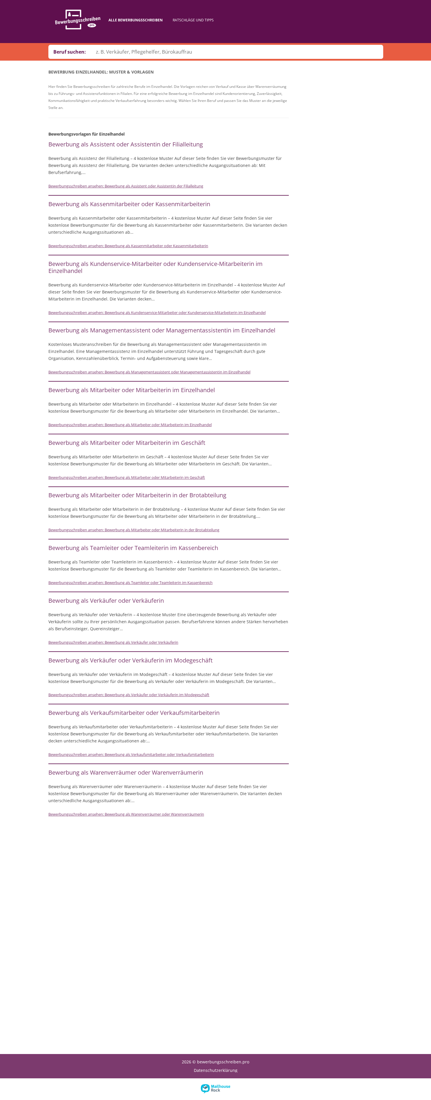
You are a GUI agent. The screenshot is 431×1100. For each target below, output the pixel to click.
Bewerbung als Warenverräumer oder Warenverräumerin (125, 772)
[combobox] (237, 52)
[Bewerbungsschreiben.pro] (77, 19)
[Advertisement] (339, 161)
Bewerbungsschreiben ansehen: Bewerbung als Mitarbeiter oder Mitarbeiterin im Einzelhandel (130, 424)
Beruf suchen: (69, 52)
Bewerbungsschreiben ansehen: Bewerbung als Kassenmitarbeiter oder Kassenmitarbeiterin (128, 245)
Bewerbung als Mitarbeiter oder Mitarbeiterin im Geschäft (126, 443)
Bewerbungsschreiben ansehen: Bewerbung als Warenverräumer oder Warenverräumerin (126, 814)
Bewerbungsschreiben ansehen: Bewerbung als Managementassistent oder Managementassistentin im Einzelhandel (149, 372)
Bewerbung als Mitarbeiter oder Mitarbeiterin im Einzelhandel (131, 390)
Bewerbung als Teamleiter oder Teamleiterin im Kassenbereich (133, 548)
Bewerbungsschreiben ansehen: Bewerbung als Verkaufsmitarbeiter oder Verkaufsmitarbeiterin (131, 754)
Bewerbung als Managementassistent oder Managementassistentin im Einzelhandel (161, 330)
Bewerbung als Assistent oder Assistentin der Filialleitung (125, 144)
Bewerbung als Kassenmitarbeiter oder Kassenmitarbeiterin (129, 204)
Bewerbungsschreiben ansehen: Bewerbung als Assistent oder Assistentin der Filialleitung (125, 186)
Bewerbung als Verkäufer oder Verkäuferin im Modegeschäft (130, 660)
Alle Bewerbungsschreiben (135, 20)
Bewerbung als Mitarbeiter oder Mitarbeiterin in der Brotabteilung (137, 495)
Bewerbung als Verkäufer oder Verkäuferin (106, 600)
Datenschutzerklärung (215, 1070)
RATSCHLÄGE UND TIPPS (193, 20)
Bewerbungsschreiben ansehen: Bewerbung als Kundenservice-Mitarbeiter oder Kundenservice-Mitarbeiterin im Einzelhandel (157, 312)
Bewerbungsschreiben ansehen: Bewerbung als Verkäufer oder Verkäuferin (113, 642)
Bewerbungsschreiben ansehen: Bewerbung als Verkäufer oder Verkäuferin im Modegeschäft (128, 694)
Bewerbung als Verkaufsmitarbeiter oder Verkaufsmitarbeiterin (134, 713)
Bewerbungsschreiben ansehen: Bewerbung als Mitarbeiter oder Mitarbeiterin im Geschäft (126, 477)
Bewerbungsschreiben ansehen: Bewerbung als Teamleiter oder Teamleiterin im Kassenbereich (130, 582)
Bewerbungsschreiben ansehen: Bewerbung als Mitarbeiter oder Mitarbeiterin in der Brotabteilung (133, 529)
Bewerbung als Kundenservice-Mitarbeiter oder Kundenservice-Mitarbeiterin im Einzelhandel (155, 267)
